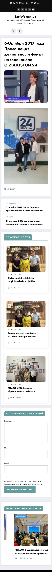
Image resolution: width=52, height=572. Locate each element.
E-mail (6, 463)
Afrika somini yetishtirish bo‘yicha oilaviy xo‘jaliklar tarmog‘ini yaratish (21, 280)
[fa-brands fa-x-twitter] (22, 9)
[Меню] (5, 31)
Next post (9, 217)
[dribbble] (26, 9)
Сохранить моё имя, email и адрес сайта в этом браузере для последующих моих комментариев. (23, 482)
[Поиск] (13, 31)
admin (13, 274)
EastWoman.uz (25, 16)
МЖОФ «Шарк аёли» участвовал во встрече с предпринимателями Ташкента (26, 552)
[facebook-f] (18, 9)
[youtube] (33, 9)
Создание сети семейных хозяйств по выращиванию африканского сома (22, 335)
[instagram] (29, 9)
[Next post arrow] (45, 222)
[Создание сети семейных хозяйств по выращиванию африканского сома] (25, 314)
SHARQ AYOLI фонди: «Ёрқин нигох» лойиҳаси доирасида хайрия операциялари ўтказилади (22, 390)
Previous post (11, 203)
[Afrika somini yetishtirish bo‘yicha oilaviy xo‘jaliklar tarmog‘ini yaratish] (25, 259)
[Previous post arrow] (45, 207)
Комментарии (9, 421)
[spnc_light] (20, 31)
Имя (6, 448)
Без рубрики (11, 516)
